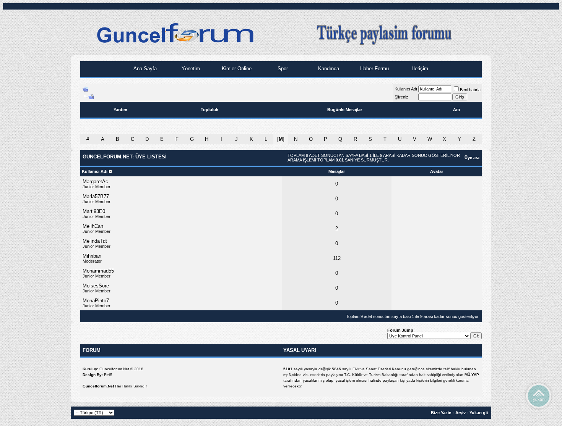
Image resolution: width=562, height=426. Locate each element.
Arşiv (460, 412)
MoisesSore (96, 286)
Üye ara (472, 157)
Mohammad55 (98, 271)
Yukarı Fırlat (538, 395)
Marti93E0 (94, 211)
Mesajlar (336, 171)
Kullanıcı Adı (406, 89)
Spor (282, 68)
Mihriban (92, 256)
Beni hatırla (470, 89)
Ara (456, 109)
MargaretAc (95, 181)
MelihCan (93, 226)
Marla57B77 (96, 196)
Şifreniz (401, 97)
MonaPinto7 (96, 300)
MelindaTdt (95, 241)
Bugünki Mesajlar (344, 109)
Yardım (120, 109)
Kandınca (328, 68)
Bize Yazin (441, 412)
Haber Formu (374, 68)
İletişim (419, 68)
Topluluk (209, 109)
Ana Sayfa (144, 68)
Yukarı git (478, 412)
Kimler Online (236, 68)
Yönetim (190, 68)
